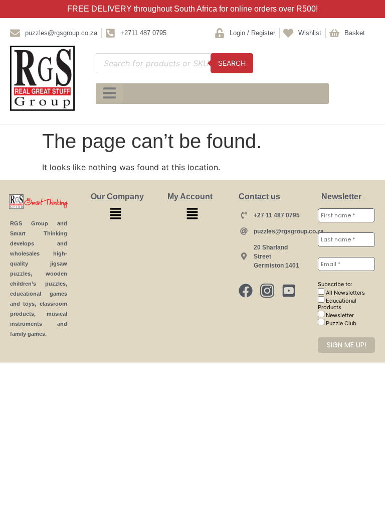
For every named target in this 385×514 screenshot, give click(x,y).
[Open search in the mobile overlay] (174, 63)
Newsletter (339, 315)
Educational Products (337, 304)
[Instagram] (267, 291)
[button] (115, 214)
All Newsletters (344, 292)
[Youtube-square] (289, 291)
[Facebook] (246, 291)
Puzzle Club (340, 323)
